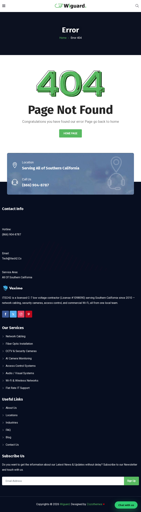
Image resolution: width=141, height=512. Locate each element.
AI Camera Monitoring (19, 358)
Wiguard (65, 504)
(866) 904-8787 (35, 185)
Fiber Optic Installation (19, 343)
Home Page (70, 133)
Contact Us (12, 444)
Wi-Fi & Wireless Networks (22, 380)
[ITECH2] (70, 6)
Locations (12, 415)
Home (63, 37)
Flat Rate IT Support (18, 388)
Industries (12, 422)
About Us (11, 407)
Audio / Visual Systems (20, 373)
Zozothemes (96, 504)
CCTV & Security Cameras (21, 351)
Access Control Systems (21, 365)
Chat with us (126, 505)
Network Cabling (15, 336)
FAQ (8, 430)
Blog (8, 437)
